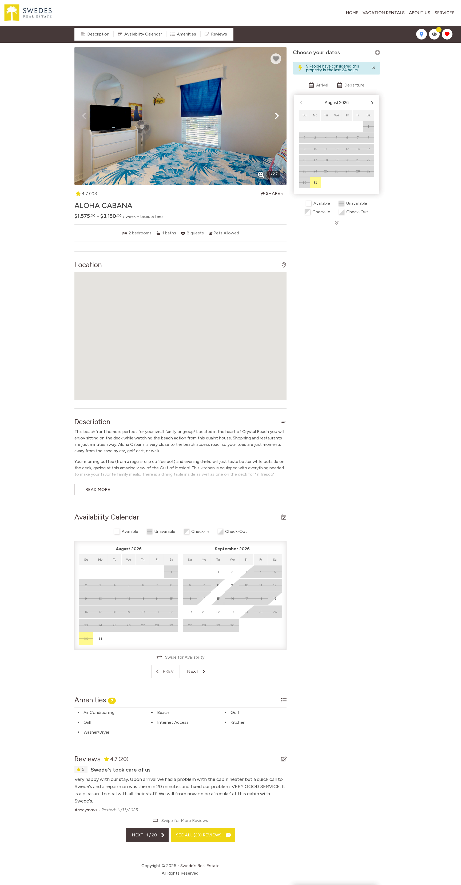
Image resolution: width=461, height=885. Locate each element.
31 (315, 182)
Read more (97, 489)
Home (352, 12)
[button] (84, 115)
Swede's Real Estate (200, 865)
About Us (419, 12)
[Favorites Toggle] (447, 34)
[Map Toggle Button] (421, 34)
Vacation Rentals (384, 12)
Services (445, 12)
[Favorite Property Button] (276, 58)
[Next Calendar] (372, 103)
